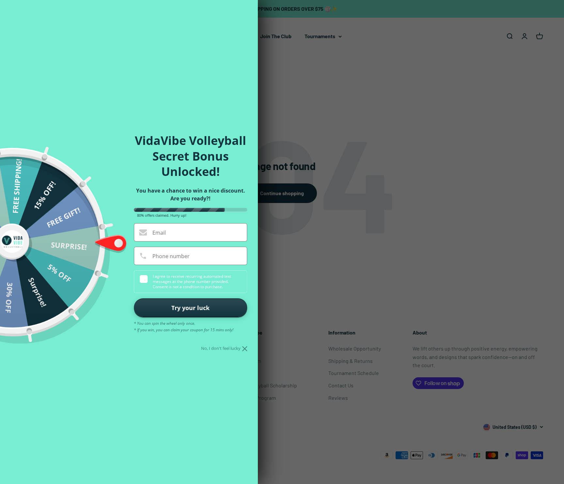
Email (159, 232)
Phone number (171, 256)
